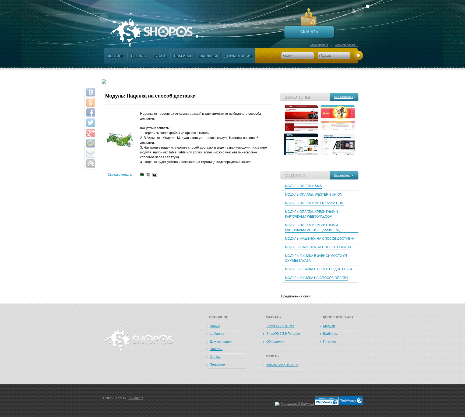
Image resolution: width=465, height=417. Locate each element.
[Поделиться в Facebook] (90, 112)
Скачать (138, 56)
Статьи (215, 357)
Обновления (276, 341)
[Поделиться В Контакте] (90, 92)
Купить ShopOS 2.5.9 (282, 365)
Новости (216, 349)
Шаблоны (208, 56)
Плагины (182, 56)
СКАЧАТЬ (309, 32)
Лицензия (135, 398)
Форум (215, 326)
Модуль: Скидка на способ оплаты (316, 278)
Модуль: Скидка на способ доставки (318, 269)
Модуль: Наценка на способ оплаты (318, 247)
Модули (329, 326)
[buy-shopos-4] (301, 118)
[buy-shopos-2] (301, 146)
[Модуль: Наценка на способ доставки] (120, 146)
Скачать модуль (120, 175)
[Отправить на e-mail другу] (90, 153)
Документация (238, 56)
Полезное (217, 364)
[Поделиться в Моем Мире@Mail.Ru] (90, 143)
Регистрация (318, 44)
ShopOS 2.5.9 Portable (283, 334)
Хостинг (116, 56)
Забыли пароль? (346, 44)
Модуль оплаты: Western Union (313, 194)
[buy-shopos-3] (337, 118)
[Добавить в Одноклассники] (90, 102)
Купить (160, 56)
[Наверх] (90, 163)
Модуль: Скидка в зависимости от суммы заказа (316, 258)
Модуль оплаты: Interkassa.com (314, 203)
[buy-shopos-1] (337, 146)
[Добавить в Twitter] (90, 122)
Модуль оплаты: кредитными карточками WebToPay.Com (311, 214)
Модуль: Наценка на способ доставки (320, 238)
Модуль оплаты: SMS (303, 186)
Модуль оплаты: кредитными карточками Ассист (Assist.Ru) (312, 227)
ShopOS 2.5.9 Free (280, 326)
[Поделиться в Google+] (90, 133)
